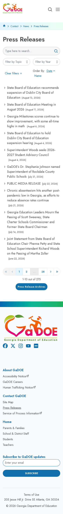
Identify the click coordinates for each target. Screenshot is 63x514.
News (26, 26)
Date (49, 71)
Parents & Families (13, 428)
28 (42, 271)
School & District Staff (16, 434)
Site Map (8, 402)
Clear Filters (12, 73)
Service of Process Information (21, 413)
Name (37, 76)
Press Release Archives (31, 286)
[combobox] (16, 62)
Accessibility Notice (14, 376)
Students (8, 439)
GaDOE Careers (13, 382)
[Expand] (27, 62)
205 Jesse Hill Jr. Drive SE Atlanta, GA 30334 (31, 500)
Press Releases (12, 408)
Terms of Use (31, 495)
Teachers (8, 445)
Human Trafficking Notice (18, 388)
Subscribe (31, 473)
